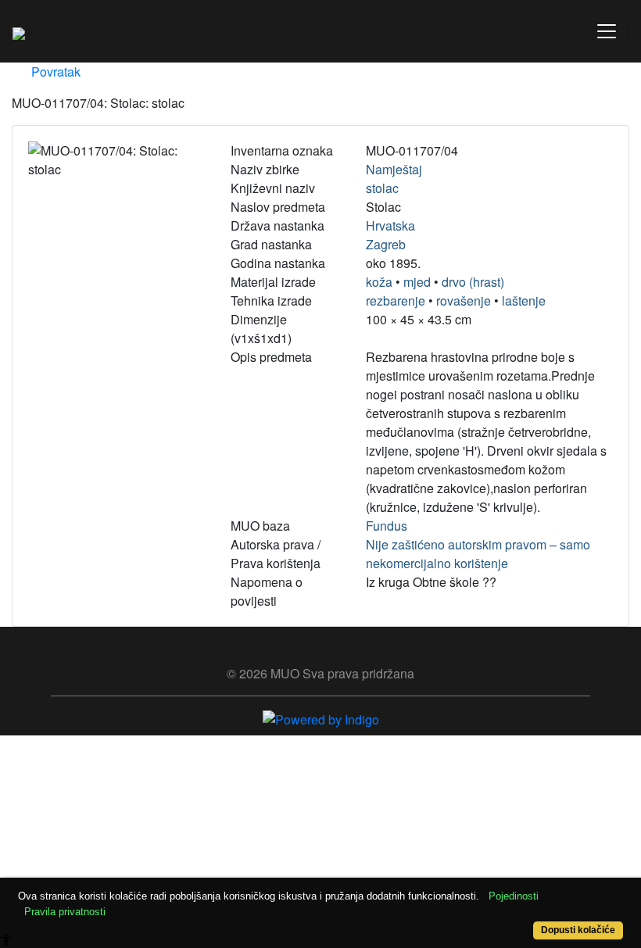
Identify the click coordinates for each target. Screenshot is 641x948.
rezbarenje (395, 300)
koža (379, 282)
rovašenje (463, 300)
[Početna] (19, 31)
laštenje (524, 300)
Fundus (386, 526)
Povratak (54, 71)
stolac (382, 188)
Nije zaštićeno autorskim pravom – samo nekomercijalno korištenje (478, 553)
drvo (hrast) (473, 282)
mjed (417, 282)
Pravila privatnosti (65, 912)
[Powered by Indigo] (321, 718)
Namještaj (394, 169)
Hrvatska (390, 225)
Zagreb (386, 244)
